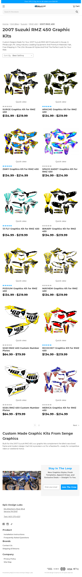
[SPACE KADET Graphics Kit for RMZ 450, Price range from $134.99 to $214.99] (61, 141)
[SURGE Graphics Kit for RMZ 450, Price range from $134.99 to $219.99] (21, 82)
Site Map (8, 562)
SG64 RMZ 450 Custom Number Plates (21, 409)
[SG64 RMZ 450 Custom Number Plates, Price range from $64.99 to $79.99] (21, 380)
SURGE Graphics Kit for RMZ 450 (19, 110)
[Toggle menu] (4, 6)
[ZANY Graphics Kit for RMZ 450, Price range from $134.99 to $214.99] (21, 141)
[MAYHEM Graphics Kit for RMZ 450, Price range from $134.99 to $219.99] (61, 261)
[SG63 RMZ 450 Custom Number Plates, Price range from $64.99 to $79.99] (21, 320)
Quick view (21, 102)
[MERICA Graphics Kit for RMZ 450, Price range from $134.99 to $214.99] (61, 380)
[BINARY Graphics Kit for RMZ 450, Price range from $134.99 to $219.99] (61, 201)
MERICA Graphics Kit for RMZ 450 (59, 409)
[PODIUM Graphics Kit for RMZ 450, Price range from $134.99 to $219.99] (21, 261)
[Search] (76, 11)
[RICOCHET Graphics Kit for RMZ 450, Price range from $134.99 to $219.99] (61, 320)
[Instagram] (8, 524)
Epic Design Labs (27, 572)
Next (75, 425)
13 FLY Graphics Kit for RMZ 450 (21, 228)
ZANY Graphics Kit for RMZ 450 (21, 169)
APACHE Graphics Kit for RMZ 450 (59, 110)
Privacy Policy (10, 559)
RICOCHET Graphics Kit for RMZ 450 (60, 349)
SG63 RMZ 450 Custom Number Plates (21, 349)
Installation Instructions (14, 534)
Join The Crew (69, 487)
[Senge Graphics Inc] (40, 6)
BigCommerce (14, 572)
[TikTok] (11, 524)
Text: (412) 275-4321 (12, 517)
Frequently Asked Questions (16, 538)
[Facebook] (4, 524)
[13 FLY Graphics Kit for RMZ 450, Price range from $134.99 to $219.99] (21, 201)
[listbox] (22, 55)
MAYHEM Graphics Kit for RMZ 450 (60, 289)
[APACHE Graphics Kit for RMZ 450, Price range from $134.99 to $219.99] (61, 82)
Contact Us (7, 545)
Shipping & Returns (11, 549)
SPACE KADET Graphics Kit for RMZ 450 (59, 170)
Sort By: (7, 55)
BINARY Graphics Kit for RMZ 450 (59, 230)
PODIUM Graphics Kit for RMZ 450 (20, 289)
